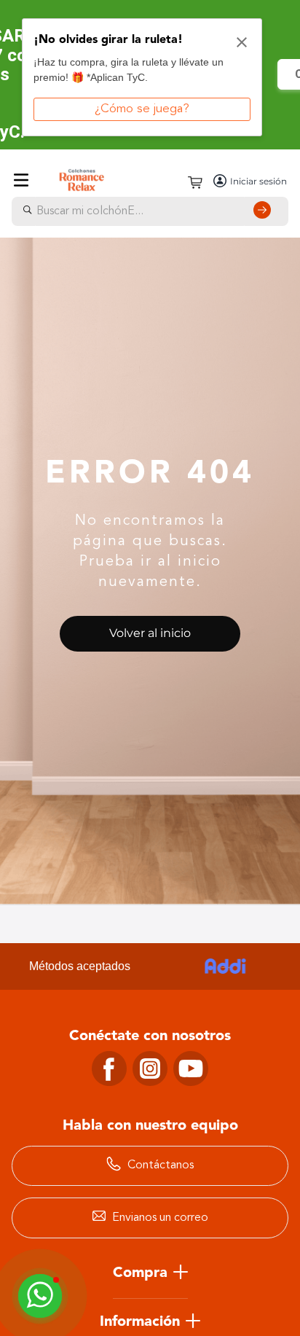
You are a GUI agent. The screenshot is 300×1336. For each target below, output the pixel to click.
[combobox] (150, 211)
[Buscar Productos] (265, 211)
